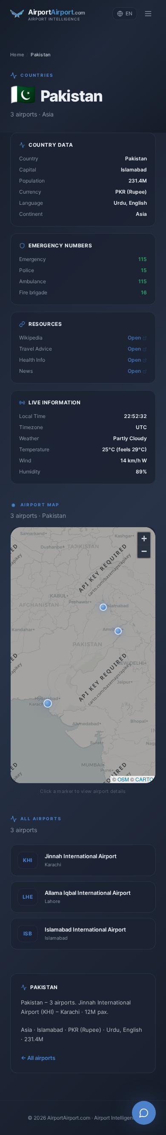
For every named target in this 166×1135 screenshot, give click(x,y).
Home (17, 55)
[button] (47, 703)
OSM (123, 779)
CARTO (144, 779)
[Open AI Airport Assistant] (144, 1113)
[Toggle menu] (148, 13)
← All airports (38, 1057)
